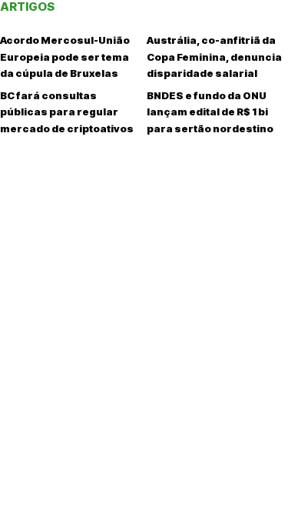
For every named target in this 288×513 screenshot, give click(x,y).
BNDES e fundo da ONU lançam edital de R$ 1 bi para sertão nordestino (210, 112)
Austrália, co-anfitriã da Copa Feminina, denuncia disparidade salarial (214, 56)
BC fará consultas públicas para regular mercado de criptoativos (67, 112)
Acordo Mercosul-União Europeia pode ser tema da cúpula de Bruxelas (65, 56)
